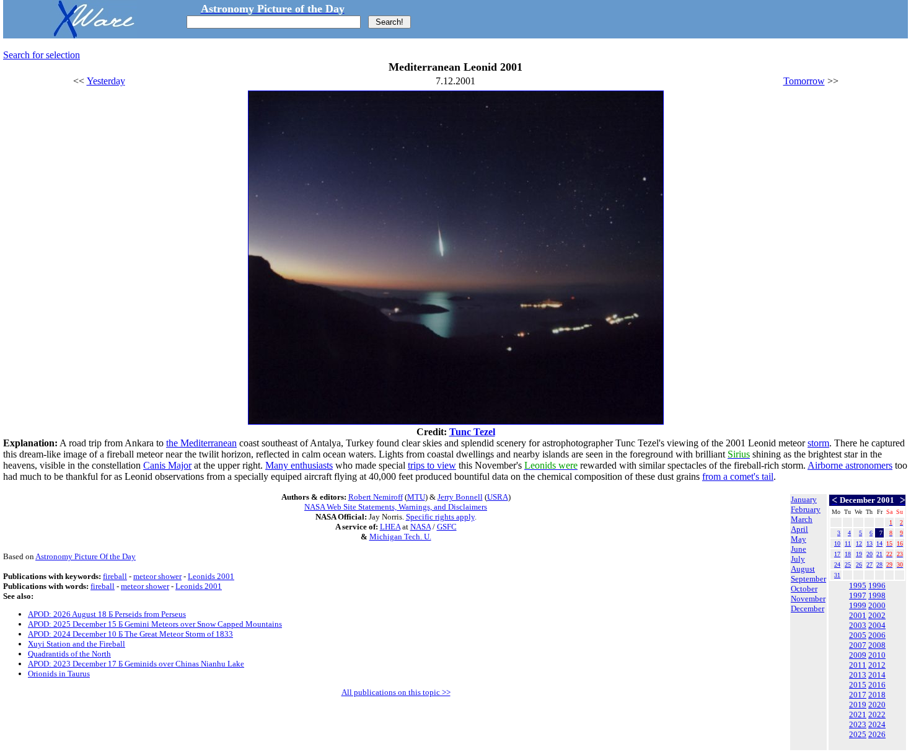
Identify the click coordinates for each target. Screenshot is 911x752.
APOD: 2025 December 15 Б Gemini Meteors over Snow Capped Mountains (155, 624)
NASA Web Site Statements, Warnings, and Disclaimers (395, 506)
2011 (857, 665)
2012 (877, 665)
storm (818, 443)
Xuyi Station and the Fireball (76, 643)
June (798, 549)
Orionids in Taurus (59, 673)
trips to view (432, 465)
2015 (857, 684)
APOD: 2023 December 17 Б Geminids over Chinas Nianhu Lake (136, 663)
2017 (857, 694)
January (804, 499)
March (801, 519)
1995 (857, 585)
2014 (877, 674)
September (808, 578)
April (799, 529)
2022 (877, 714)
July (798, 559)
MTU (416, 497)
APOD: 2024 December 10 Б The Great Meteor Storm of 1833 (130, 634)
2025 (857, 734)
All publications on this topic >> (396, 692)
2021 (857, 714)
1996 (877, 585)
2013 (857, 674)
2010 (877, 655)
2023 (857, 724)
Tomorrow (804, 81)
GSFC (447, 526)
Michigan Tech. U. (400, 536)
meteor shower (157, 576)
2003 (857, 625)
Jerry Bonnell (460, 497)
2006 (877, 635)
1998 (877, 595)
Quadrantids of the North (69, 653)
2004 (877, 625)
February (806, 509)
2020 (877, 704)
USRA (497, 497)
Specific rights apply (440, 516)
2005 (857, 635)
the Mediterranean (201, 443)
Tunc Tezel (472, 432)
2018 (877, 694)
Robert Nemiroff (375, 497)
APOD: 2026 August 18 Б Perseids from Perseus (107, 614)
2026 (877, 734)
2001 (857, 615)
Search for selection (41, 55)
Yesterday (106, 81)
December (807, 608)
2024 (877, 724)
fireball (115, 576)
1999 (857, 605)
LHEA (390, 526)
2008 (877, 645)
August (803, 568)
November (808, 598)
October (804, 588)
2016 (877, 684)
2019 (857, 704)
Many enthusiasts (299, 465)
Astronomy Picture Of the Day (85, 556)
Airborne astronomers (850, 465)
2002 (877, 615)
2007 (857, 645)
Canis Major (167, 465)
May (798, 539)
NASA (420, 526)
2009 (857, 655)
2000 (877, 605)
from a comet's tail (737, 476)
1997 (857, 595)
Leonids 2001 (211, 576)
